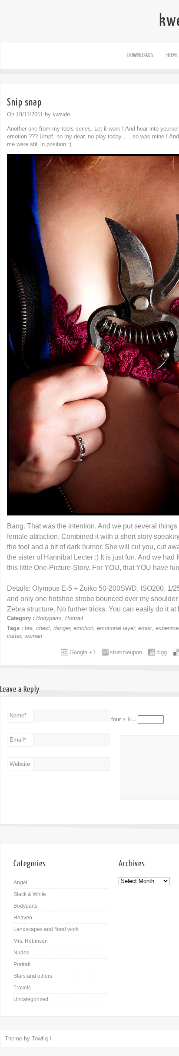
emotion (83, 628)
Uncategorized (30, 999)
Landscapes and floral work (46, 929)
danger (61, 628)
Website (20, 764)
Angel (20, 883)
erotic (145, 628)
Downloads (140, 55)
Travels (22, 988)
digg (161, 652)
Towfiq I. (42, 1038)
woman (33, 636)
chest (43, 628)
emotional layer (116, 628)
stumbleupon (126, 652)
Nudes (21, 953)
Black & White (29, 894)
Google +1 (83, 652)
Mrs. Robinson (30, 941)
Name (18, 715)
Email (18, 739)
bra (29, 628)
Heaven (22, 918)
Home (172, 55)
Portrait (74, 618)
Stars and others (32, 976)
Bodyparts (49, 618)
